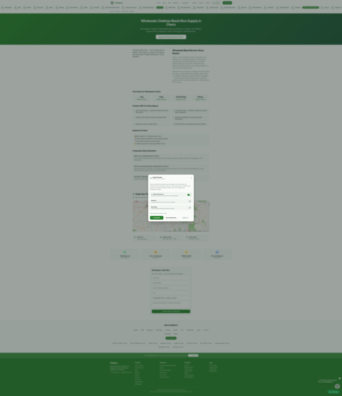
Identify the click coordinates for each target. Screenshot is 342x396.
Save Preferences (171, 217)
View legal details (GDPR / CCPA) (158, 213)
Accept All (157, 217)
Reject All (185, 217)
